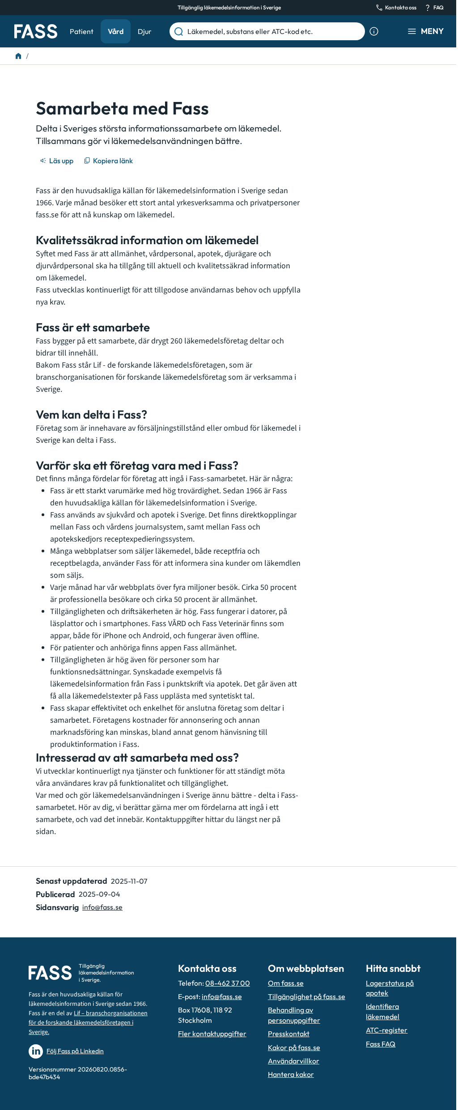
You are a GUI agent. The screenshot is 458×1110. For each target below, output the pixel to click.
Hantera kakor (291, 1074)
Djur (145, 31)
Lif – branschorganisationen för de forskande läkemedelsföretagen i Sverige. (88, 1023)
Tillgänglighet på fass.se (306, 996)
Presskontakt (289, 1033)
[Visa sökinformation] (374, 31)
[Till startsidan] (18, 56)
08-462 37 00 (227, 983)
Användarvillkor (293, 1060)
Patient (81, 31)
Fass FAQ (380, 1043)
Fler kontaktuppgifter (212, 1033)
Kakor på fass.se (294, 1047)
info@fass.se (102, 906)
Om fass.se (286, 983)
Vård (115, 31)
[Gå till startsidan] (35, 31)
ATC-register (386, 1029)
